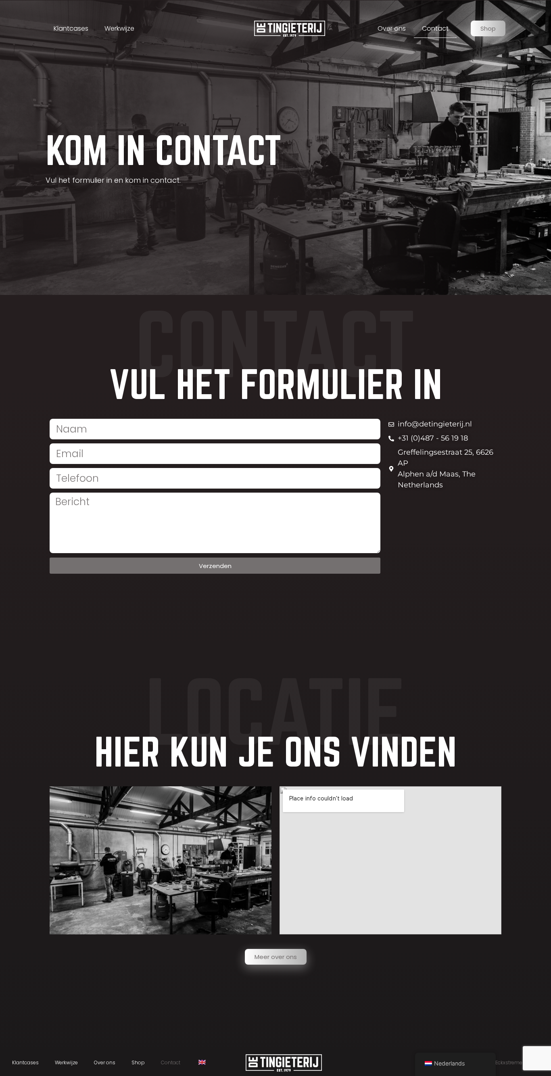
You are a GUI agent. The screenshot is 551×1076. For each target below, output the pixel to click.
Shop (138, 1062)
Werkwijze (119, 28)
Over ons (392, 28)
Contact (435, 28)
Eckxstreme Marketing (521, 1062)
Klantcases (71, 28)
